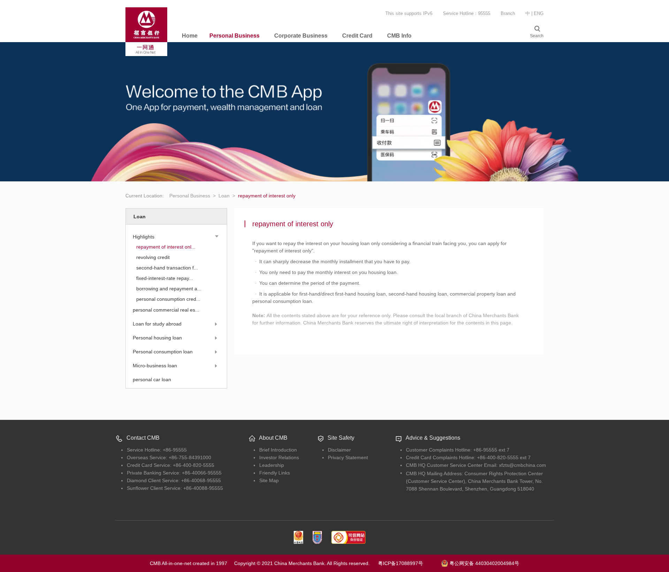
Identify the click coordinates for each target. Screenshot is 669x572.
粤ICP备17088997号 (409, 563)
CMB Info (399, 36)
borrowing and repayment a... (168, 288)
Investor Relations (279, 457)
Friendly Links (274, 473)
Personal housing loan (157, 337)
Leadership (271, 465)
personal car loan (152, 379)
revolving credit (153, 257)
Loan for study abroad (157, 324)
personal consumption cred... (168, 299)
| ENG (537, 13)
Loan (226, 195)
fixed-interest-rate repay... (164, 278)
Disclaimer (339, 450)
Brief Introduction (278, 450)
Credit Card (357, 36)
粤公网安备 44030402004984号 (483, 563)
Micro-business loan (155, 365)
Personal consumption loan (163, 351)
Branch (508, 13)
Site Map (269, 480)
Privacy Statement (348, 457)
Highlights (143, 237)
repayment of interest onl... (165, 247)
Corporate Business (301, 36)
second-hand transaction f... (167, 268)
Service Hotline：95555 (466, 13)
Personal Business (234, 36)
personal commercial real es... (166, 310)
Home (190, 36)
